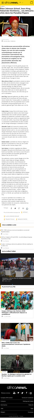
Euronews (30, 412)
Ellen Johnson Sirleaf (12, 216)
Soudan (4, 371)
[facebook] (27, 393)
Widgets (3, 412)
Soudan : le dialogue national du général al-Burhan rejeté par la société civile (17, 375)
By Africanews (5, 39)
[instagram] (31, 393)
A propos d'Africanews (7, 397)
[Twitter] (18, 393)
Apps (32, 408)
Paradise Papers (22, 219)
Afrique (5, 35)
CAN (3, 308)
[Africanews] (11, 2)
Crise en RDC (5, 340)
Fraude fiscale (9, 219)
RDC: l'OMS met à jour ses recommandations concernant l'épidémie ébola (16, 344)
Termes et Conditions (27, 397)
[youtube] (14, 393)
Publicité (31, 405)
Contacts (3, 401)
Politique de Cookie (28, 401)
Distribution (4, 405)
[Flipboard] (22, 393)
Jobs (2, 408)
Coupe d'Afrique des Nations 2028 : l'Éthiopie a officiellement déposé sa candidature (14, 312)
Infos (3, 6)
